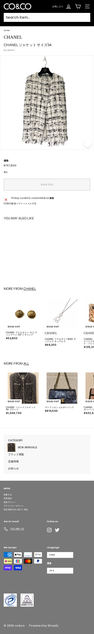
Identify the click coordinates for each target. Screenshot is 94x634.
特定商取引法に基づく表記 (16, 509)
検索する (8, 494)
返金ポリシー (10, 502)
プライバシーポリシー (14, 506)
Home (7, 30)
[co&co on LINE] (66, 530)
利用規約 (8, 498)
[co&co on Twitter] (57, 530)
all (26, 363)
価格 (6, 160)
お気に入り (57, 6)
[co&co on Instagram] (49, 530)
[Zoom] (88, 143)
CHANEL (29, 289)
